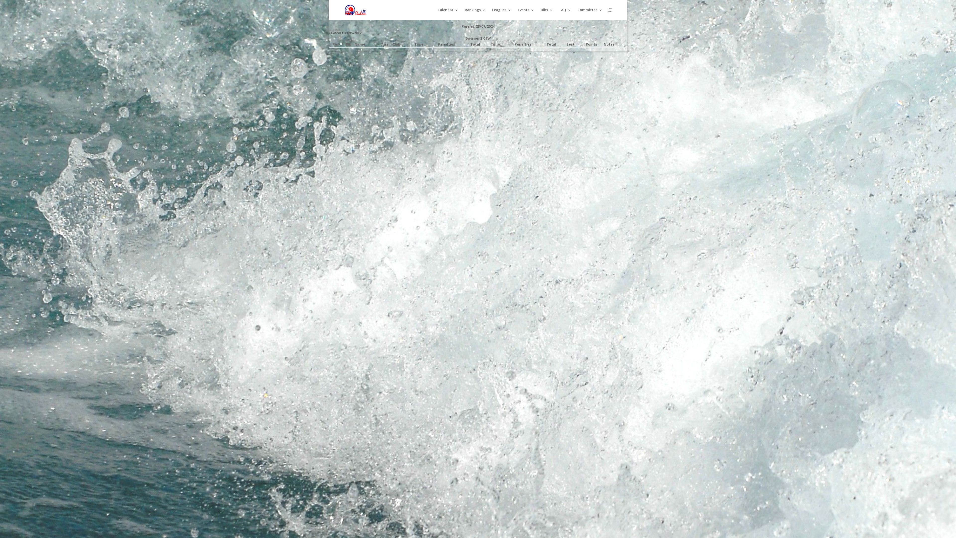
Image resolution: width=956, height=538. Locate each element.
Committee (588, 10)
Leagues (499, 10)
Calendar (445, 10)
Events (523, 10)
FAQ (562, 10)
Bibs (544, 10)
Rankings (473, 10)
